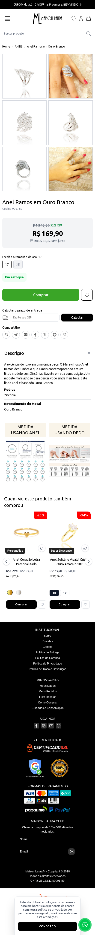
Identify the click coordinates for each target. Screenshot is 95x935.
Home (6, 46)
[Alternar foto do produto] (41, 548)
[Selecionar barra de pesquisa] (88, 33)
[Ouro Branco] (18, 592)
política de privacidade (52, 909)
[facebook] (36, 725)
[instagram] (44, 725)
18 (18, 264)
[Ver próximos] (88, 561)
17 (7, 264)
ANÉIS (18, 46)
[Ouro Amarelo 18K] (10, 592)
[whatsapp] (58, 725)
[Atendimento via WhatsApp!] (85, 924)
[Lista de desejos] (74, 18)
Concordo (47, 926)
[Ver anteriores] (7, 561)
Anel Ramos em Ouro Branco (46, 46)
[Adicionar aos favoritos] (42, 604)
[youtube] (51, 725)
